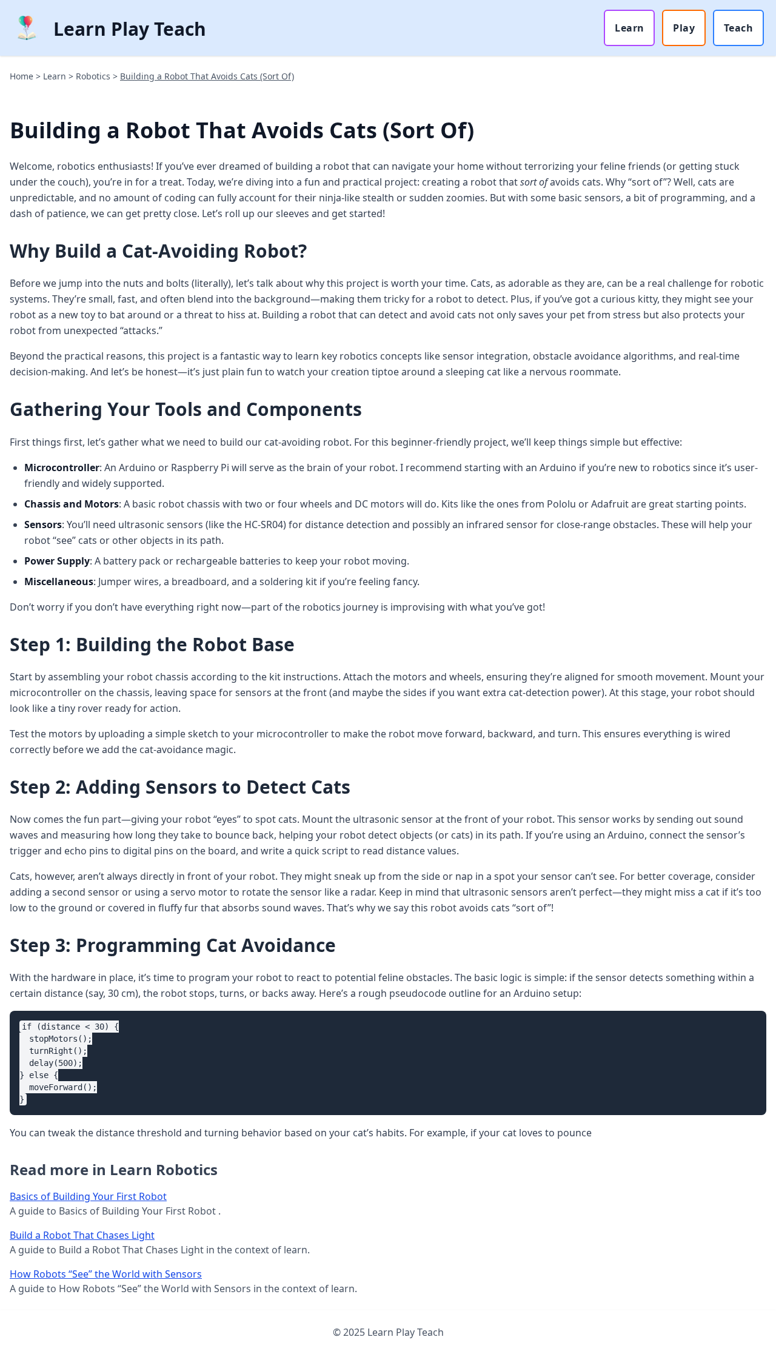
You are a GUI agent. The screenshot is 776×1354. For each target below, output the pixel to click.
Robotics (93, 76)
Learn (629, 28)
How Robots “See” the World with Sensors (106, 1274)
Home (21, 76)
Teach (738, 28)
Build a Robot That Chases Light (82, 1235)
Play (684, 28)
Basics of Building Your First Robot (88, 1196)
